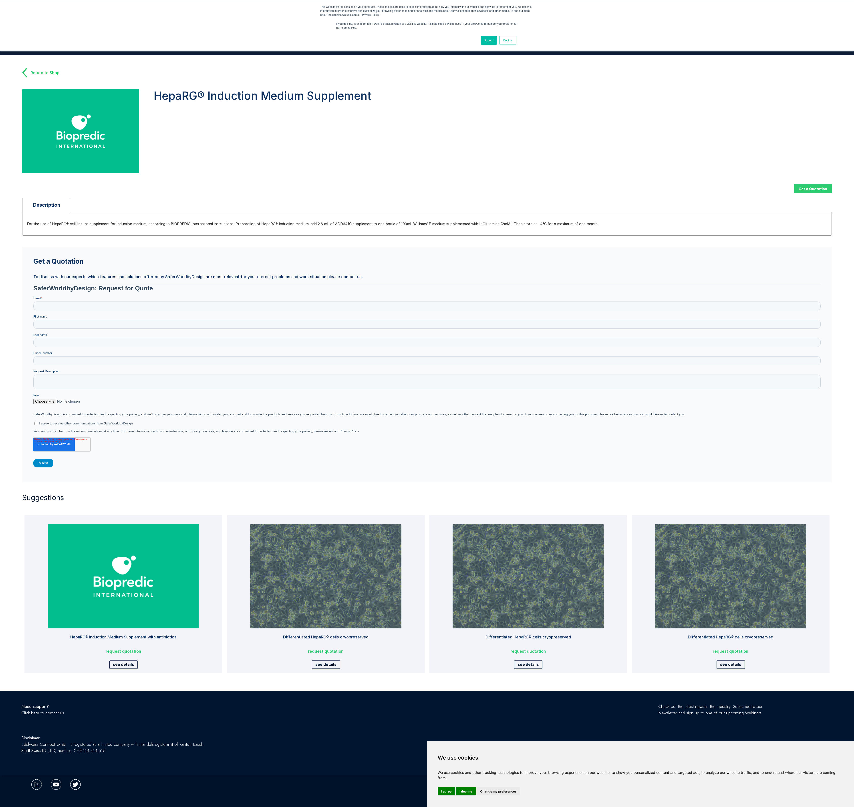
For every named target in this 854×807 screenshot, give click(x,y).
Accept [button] (489, 40)
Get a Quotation (813, 189)
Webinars (753, 713)
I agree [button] (446, 791)
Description (46, 205)
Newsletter (667, 713)
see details (123, 664)
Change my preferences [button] (498, 791)
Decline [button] (508, 40)
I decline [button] (465, 791)
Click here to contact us (42, 713)
